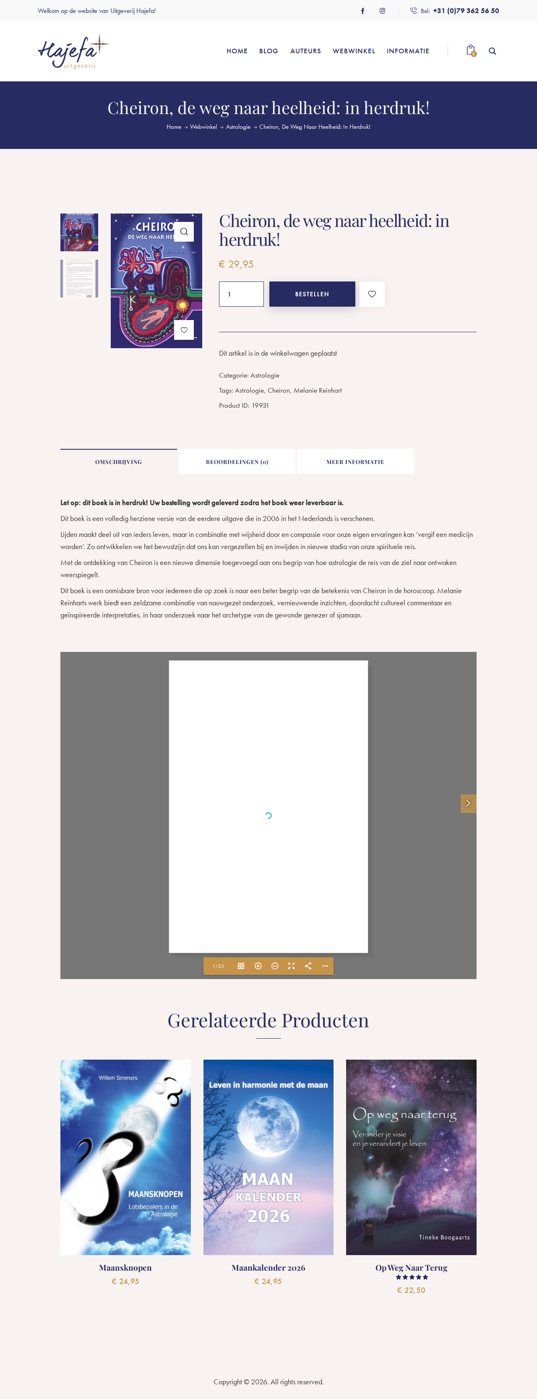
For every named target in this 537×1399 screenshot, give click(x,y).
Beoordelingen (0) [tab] (237, 461)
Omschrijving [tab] (118, 461)
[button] (184, 232)
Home (174, 127)
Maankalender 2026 (268, 1267)
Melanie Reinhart (318, 390)
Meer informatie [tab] (355, 461)
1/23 (218, 966)
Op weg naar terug (411, 1267)
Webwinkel (203, 126)
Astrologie (238, 127)
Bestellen (312, 294)
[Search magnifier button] (492, 51)
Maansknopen (125, 1267)
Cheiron (279, 390)
